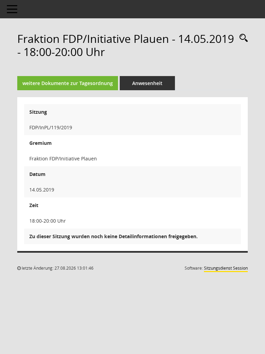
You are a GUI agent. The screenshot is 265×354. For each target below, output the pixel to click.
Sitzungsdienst (226, 268)
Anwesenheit (147, 83)
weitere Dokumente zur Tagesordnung (67, 83)
